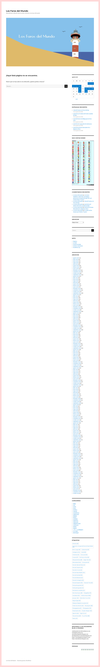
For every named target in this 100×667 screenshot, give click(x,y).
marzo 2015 (76, 467)
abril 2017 (75, 429)
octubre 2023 (76, 310)
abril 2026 (75, 264)
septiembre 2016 (77, 439)
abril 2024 (75, 300)
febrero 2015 (76, 468)
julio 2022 (75, 332)
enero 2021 (75, 360)
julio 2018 (75, 406)
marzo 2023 (76, 320)
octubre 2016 (76, 438)
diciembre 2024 (76, 288)
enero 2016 (75, 452)
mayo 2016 (75, 446)
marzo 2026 (76, 265)
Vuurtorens (75, 525)
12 (79, 88)
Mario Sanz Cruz (85, 598)
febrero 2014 (76, 487)
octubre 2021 (76, 346)
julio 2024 (75, 296)
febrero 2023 (76, 322)
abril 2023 (75, 319)
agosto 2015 (76, 459)
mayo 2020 (75, 372)
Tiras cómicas (76, 615)
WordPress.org (76, 247)
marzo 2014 (76, 485)
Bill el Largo (76, 549)
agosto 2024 (76, 294)
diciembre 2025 (76, 270)
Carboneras (85, 549)
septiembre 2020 (77, 366)
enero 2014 (75, 488)
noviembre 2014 (77, 473)
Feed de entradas (77, 244)
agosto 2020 (76, 368)
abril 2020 (75, 374)
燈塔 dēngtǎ (75, 532)
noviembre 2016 (77, 436)
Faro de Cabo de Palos (78, 564)
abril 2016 (75, 447)
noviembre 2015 (77, 455)
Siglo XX (83, 613)
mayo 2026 (75, 262)
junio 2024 (75, 297)
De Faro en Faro (84, 557)
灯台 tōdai (75, 531)
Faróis (74, 506)
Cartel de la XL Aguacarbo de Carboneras (82, 124)
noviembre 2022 (77, 326)
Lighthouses (76, 514)
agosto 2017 (76, 423)
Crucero (75, 557)
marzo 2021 (76, 357)
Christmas (75, 554)
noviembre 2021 (77, 345)
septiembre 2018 (77, 403)
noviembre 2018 (77, 400)
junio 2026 (75, 261)
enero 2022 (75, 342)
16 (92, 88)
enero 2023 (75, 323)
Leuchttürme (76, 513)
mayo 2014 (75, 482)
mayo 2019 (75, 391)
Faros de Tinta (88, 582)
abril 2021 (75, 355)
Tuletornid (75, 522)
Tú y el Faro (85, 615)
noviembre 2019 (77, 381)
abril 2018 (75, 410)
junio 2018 (75, 407)
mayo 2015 (75, 464)
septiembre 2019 (77, 384)
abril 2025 (75, 282)
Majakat (75, 516)
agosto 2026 (76, 258)
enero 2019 (75, 397)
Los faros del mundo (78, 195)
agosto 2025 (76, 276)
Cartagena (76, 552)
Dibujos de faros (77, 559)
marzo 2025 (76, 284)
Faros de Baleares (77, 577)
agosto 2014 (76, 478)
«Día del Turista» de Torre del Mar (81, 110)
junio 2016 (75, 444)
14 (86, 88)
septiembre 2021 (77, 348)
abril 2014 (75, 484)
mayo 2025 (75, 281)
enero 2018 (75, 415)
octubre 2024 (76, 291)
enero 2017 (75, 433)
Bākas (74, 503)
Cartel (83, 552)
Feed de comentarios (78, 246)
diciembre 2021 (76, 343)
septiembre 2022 (77, 329)
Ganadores (76, 595)
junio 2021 (75, 352)
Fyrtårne (75, 510)
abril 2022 (75, 337)
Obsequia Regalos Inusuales (80, 603)
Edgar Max (87, 559)
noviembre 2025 (77, 271)
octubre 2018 (76, 401)
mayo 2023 (75, 317)
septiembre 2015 (77, 458)
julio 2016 (75, 443)
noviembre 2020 (77, 363)
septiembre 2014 (77, 476)
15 (89, 88)
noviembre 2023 (77, 308)
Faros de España (77, 582)
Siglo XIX (75, 613)
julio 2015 (75, 461)
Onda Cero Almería (77, 605)
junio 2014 (75, 481)
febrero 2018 (76, 413)
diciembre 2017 (76, 417)
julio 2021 (75, 351)
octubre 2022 (76, 328)
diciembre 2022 (76, 325)
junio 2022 (75, 334)
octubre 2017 (76, 420)
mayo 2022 (75, 336)
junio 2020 (75, 371)
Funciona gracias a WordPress (24, 660)
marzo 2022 (76, 339)
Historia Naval (86, 595)
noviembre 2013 (77, 491)
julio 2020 (75, 369)
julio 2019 (75, 387)
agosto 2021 (76, 349)
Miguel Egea (76, 600)
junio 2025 (75, 279)
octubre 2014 (76, 475)
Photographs (87, 608)
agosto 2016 (76, 441)
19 (79, 91)
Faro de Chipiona (77, 567)
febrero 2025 (76, 285)
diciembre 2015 (76, 453)
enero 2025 (75, 287)
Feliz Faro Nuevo (77, 592)
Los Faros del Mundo (17, 11)
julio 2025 (75, 277)
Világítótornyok (76, 523)
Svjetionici (75, 520)
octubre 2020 (76, 365)
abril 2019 (75, 392)
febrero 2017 (76, 432)
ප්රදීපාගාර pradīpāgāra (78, 529)
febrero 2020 (76, 377)
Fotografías (87, 592)
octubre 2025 (76, 273)
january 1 (75, 598)
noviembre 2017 (77, 418)
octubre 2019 (76, 383)
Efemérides (76, 562)
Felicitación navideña (78, 590)
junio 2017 (75, 426)
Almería (75, 543)
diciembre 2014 (76, 472)
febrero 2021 (76, 358)
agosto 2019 (76, 386)
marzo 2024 (76, 302)
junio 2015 (75, 462)
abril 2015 (75, 465)
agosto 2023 (76, 313)
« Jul (76, 99)
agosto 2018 (76, 404)
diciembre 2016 (76, 435)
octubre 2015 (76, 456)
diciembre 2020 (76, 362)
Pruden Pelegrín (87, 610)
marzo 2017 (76, 430)
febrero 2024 (76, 303)
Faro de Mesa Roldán (78, 572)
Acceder (75, 243)
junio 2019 (75, 389)
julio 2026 (75, 259)
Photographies (76, 608)
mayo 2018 (75, 409)
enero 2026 (75, 268)
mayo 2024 (75, 299)
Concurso (84, 554)
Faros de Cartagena (78, 580)
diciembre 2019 (76, 380)
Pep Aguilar (88, 605)
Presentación (76, 610)
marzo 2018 (76, 412)
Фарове (75, 528)
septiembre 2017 (77, 421)
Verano (74, 618)
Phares (74, 517)
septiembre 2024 (77, 293)
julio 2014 (75, 479)
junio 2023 (75, 316)
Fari (74, 505)
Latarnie (75, 511)
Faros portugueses (77, 585)
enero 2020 (75, 378)
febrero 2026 (76, 267)
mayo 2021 (75, 354)
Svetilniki (75, 519)
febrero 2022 (76, 340)
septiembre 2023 (77, 311)
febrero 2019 (76, 395)
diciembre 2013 (76, 490)
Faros (74, 508)
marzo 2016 (76, 449)
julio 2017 (75, 424)
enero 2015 (75, 470)
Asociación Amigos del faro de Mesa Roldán (82, 547)
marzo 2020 (76, 375)
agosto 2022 (76, 331)
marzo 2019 (76, 394)
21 (86, 91)
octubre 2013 (76, 493)
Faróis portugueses (78, 587)
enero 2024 (75, 305)
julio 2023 (75, 314)
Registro (75, 241)
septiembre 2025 (77, 274)
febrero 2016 (76, 450)
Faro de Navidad (77, 575)
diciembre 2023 (76, 306)
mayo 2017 (75, 427)
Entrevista (85, 562)
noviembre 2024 (77, 290)
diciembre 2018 (76, 398)
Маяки (75, 526)
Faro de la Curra (77, 570)
